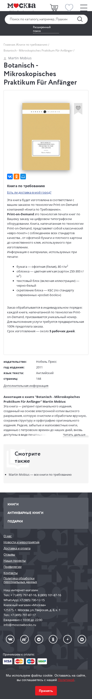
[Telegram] (39, 639)
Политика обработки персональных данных (20, 580)
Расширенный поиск (42, 29)
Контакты (11, 573)
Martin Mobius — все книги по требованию (40, 474)
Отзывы (9, 554)
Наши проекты (15, 560)
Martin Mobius (20, 58)
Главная (10, 45)
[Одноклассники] (16, 176)
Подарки (15, 521)
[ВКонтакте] (10, 176)
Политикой (66, 680)
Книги (13, 504)
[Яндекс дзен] (67, 639)
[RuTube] (24, 639)
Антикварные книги (25, 513)
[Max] (82, 639)
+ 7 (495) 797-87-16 (23, 595)
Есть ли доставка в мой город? (29, 192)
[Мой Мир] (23, 176)
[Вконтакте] (10, 639)
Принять (46, 691)
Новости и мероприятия (21, 542)
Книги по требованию (32, 45)
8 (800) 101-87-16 (49, 595)
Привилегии (12, 567)
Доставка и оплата (17, 548)
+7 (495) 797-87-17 (23, 615)
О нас (8, 536)
